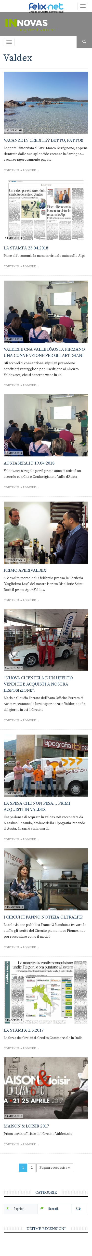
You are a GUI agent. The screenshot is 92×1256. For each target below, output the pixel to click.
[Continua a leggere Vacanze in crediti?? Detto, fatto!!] (46, 103)
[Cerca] (84, 41)
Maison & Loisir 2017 (26, 1126)
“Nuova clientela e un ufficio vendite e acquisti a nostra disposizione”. (38, 684)
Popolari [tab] (19, 1208)
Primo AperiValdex (25, 570)
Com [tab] (79, 1208)
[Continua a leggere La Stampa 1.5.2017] (46, 992)
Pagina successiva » (54, 1167)
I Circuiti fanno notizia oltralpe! (43, 917)
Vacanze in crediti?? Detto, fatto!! (43, 140)
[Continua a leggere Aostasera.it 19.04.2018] (46, 425)
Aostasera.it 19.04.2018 (29, 463)
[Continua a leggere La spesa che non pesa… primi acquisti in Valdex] (46, 766)
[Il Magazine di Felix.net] (46, 24)
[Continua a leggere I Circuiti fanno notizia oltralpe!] (46, 879)
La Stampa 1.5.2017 (24, 1030)
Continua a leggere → (21, 170)
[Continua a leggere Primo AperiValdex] (46, 533)
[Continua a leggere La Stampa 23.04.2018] (46, 210)
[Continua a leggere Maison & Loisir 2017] (46, 1088)
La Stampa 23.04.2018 (26, 248)
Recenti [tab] (53, 1208)
